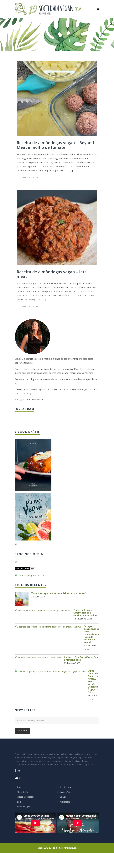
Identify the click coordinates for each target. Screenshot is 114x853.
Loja (19, 801)
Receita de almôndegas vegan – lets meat (51, 274)
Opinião (63, 796)
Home (20, 787)
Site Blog (56, 847)
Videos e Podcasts (25, 796)
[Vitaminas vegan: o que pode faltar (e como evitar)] (22, 599)
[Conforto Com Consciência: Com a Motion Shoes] (38, 657)
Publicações (65, 801)
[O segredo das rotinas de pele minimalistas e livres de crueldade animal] (48, 626)
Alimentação (22, 792)
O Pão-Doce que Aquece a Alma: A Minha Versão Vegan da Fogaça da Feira (93, 681)
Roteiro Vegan (23, 806)
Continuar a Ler (28, 177)
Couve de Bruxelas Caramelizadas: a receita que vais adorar (85, 613)
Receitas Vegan (66, 787)
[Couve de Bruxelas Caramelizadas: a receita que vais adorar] (43, 610)
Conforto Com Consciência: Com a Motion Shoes (81, 658)
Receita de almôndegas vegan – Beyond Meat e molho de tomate (55, 145)
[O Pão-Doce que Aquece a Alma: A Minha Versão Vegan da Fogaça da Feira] (50, 671)
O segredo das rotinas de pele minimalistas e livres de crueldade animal (91, 634)
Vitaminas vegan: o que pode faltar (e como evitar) (58, 593)
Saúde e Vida (65, 792)
